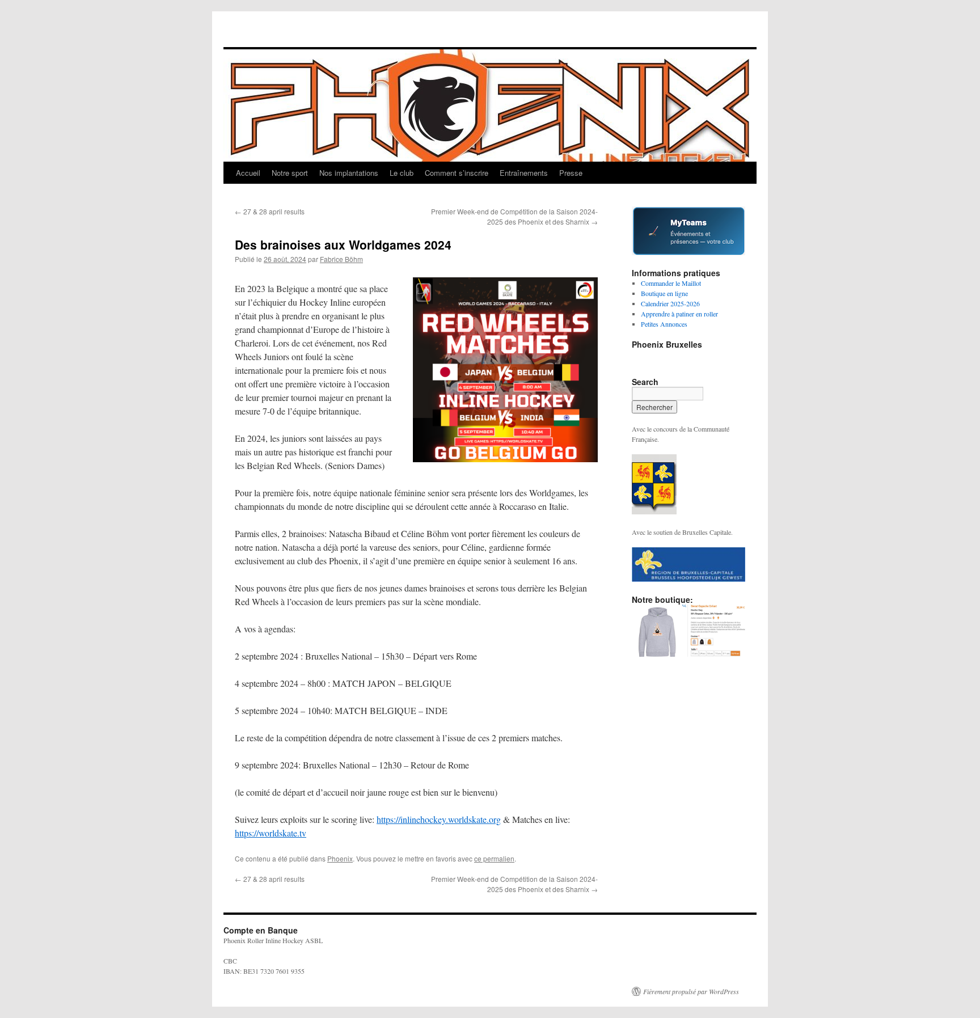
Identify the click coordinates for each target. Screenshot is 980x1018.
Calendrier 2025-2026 (670, 303)
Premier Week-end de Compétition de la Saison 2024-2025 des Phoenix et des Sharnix (514, 216)
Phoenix (340, 858)
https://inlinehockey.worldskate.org (439, 819)
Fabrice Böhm (341, 259)
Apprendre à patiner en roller (679, 313)
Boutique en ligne (664, 293)
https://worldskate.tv (270, 833)
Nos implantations (348, 172)
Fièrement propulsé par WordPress (691, 991)
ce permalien (494, 858)
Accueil (248, 172)
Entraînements (524, 172)
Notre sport (290, 172)
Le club (401, 172)
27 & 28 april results (270, 211)
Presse (570, 172)
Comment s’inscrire (456, 172)
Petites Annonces (664, 323)
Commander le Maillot (671, 283)
